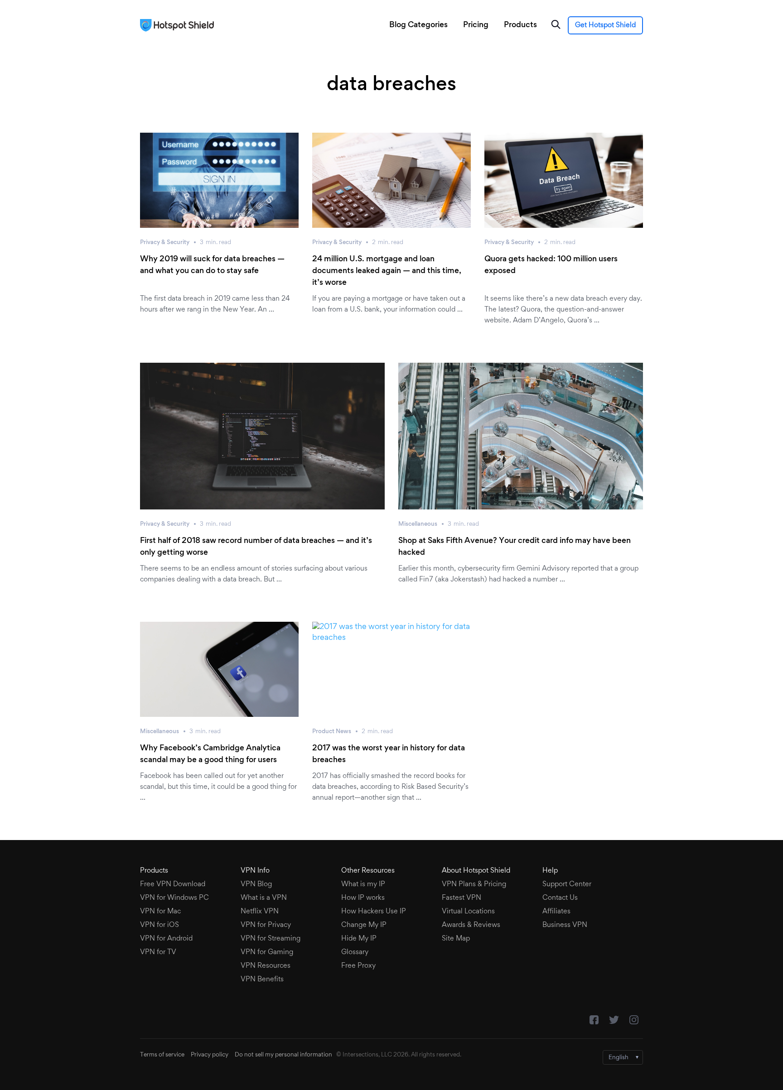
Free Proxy (358, 966)
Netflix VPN (260, 911)
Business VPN (564, 925)
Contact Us (560, 898)
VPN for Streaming (270, 939)
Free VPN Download (172, 884)
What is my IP (363, 884)
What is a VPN (264, 898)
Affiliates (556, 911)
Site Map (456, 939)
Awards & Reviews (471, 925)
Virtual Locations (468, 911)
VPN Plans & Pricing (474, 884)
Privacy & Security (164, 242)
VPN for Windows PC (174, 898)
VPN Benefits (262, 979)
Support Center (566, 884)
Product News (331, 732)
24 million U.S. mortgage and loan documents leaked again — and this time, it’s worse (386, 271)
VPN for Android (166, 939)
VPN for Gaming (267, 952)
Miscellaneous (417, 524)
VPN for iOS (159, 925)
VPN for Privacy (266, 925)
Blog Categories (418, 25)
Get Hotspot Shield (605, 25)
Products (520, 25)
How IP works (363, 898)
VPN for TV (158, 952)
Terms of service (162, 1055)
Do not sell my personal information (283, 1055)
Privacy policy (209, 1055)
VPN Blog (256, 884)
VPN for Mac (160, 911)
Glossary (354, 952)
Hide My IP (359, 939)
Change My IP (364, 925)
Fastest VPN (461, 898)
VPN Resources (265, 966)
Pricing (475, 25)
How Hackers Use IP (373, 911)
